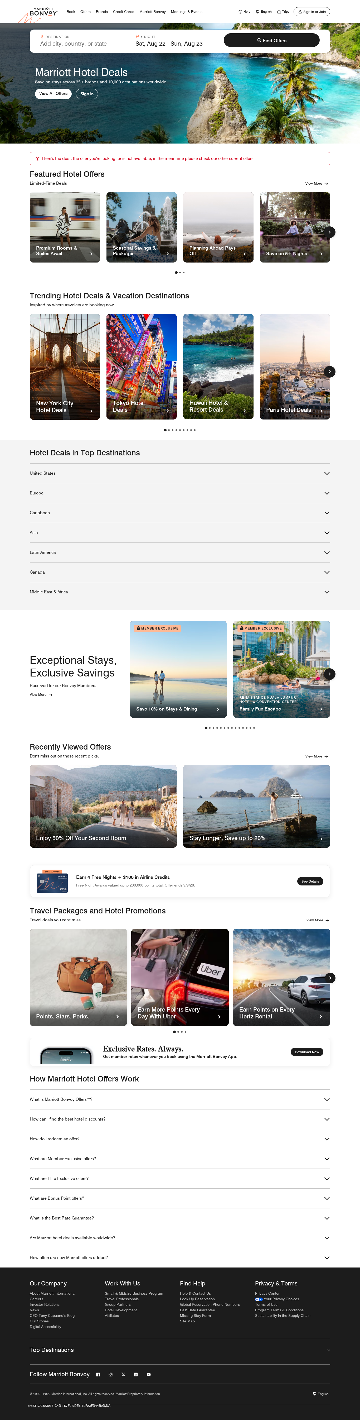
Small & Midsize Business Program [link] (134, 1293)
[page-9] (195, 430)
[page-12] (246, 728)
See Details (310, 881)
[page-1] (176, 272)
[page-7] (187, 430)
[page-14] (254, 728)
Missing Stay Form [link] (195, 1315)
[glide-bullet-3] (185, 1032)
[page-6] (183, 430)
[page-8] (191, 430)
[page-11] (243, 728)
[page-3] (183, 272)
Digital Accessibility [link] (45, 1326)
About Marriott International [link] (52, 1293)
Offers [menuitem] (85, 11)
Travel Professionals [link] (122, 1299)
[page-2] (180, 272)
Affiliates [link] (112, 1315)
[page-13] (250, 728)
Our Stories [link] (39, 1321)
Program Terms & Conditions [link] (279, 1310)
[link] (243, 11)
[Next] (330, 978)
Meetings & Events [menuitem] (186, 11)
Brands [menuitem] (102, 11)
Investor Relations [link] (45, 1304)
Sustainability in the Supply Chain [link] (282, 1315)
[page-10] (239, 728)
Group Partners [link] (118, 1304)
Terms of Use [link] (266, 1304)
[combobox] (84, 41)
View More (313, 183)
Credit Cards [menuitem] (123, 11)
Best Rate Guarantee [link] (197, 1310)
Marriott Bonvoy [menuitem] (152, 11)
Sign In (87, 93)
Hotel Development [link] (121, 1310)
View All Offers (53, 93)
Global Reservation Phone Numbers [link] (210, 1304)
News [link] (34, 1310)
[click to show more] (329, 232)
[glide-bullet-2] (182, 1032)
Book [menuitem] (71, 11)
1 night (148, 37)
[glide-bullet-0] (174, 1032)
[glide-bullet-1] (178, 1032)
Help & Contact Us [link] (195, 1293)
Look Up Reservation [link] (197, 1299)
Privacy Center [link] (267, 1293)
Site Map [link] (187, 1321)
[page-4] (176, 430)
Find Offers (274, 40)
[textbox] (84, 43)
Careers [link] (36, 1299)
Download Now (307, 1052)
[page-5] (180, 430)
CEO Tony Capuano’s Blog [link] (52, 1315)
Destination (58, 37)
